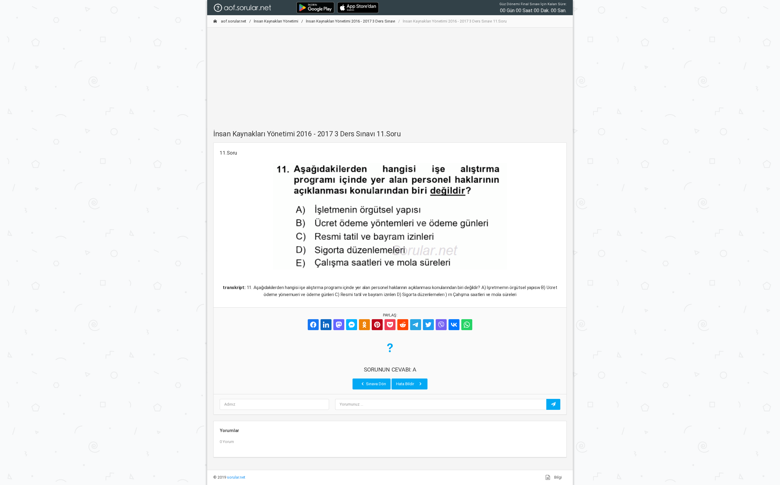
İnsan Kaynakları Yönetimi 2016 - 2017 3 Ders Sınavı (350, 21)
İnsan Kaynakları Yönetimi (276, 21)
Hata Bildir (405, 384)
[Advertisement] (390, 75)
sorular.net (236, 477)
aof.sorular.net (233, 21)
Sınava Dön (375, 384)
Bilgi (557, 477)
